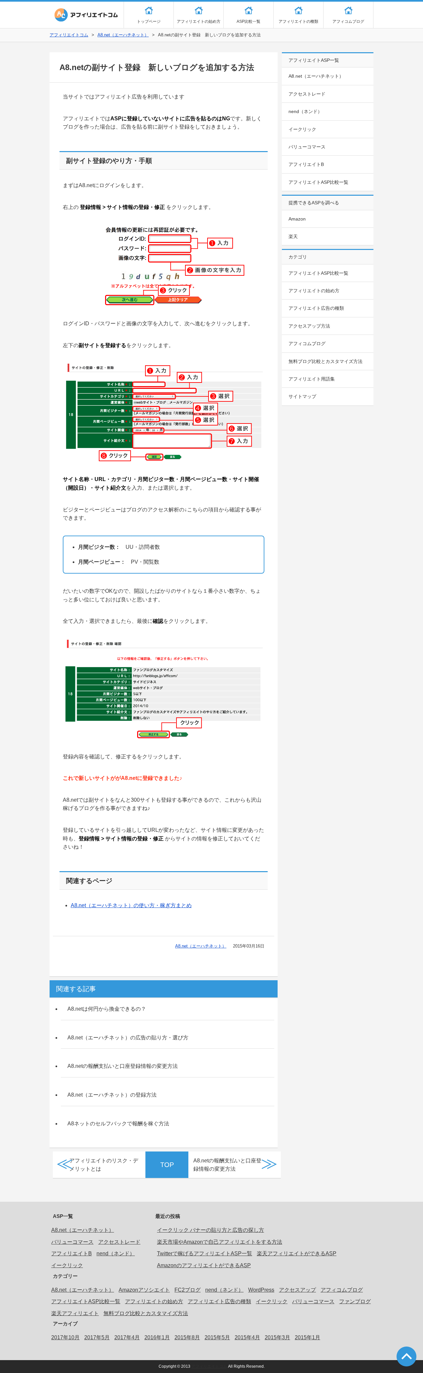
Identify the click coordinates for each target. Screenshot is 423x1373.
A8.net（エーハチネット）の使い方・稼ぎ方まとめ (131, 905)
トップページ (149, 21)
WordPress (261, 1290)
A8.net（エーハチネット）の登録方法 (112, 1095)
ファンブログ (355, 1301)
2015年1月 (307, 1337)
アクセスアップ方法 (309, 326)
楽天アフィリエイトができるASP (296, 1253)
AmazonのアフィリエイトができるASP (204, 1265)
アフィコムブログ (348, 21)
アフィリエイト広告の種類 (316, 308)
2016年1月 (157, 1337)
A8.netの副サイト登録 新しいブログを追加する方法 (156, 67)
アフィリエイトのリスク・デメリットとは (103, 1165)
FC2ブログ (187, 1290)
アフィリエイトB (306, 164)
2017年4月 (127, 1337)
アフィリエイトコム (86, 15)
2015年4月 (247, 1337)
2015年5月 (217, 1337)
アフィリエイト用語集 (311, 379)
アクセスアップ (297, 1290)
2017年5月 (97, 1337)
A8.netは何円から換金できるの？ (106, 1009)
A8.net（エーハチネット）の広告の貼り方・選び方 (127, 1037)
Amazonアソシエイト (144, 1290)
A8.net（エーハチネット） (123, 34)
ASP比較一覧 (248, 21)
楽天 (293, 236)
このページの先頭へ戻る (406, 1356)
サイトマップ (302, 396)
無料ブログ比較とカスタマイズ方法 (325, 361)
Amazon (297, 219)
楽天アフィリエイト (75, 1313)
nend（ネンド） (305, 111)
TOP (167, 1164)
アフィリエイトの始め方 (198, 21)
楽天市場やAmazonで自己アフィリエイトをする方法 (219, 1242)
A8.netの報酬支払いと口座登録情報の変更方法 (122, 1066)
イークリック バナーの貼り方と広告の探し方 (210, 1230)
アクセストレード (307, 94)
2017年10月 (65, 1337)
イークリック (302, 129)
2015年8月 (187, 1337)
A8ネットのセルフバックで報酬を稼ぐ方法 (118, 1123)
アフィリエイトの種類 (298, 21)
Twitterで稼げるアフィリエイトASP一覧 (204, 1253)
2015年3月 (277, 1337)
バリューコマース (307, 146)
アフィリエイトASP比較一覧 (318, 182)
